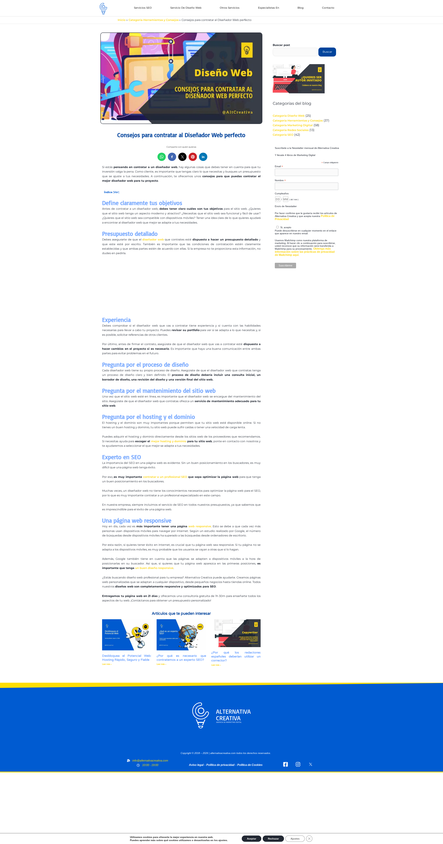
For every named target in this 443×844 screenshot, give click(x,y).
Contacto (328, 7)
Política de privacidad (220, 764)
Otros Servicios (229, 7)
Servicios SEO (143, 7)
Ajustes (295, 838)
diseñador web (153, 239)
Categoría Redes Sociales (291, 130)
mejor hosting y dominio (168, 441)
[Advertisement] (181, 288)
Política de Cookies (250, 764)
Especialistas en (268, 7)
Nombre (280, 180)
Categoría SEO (283, 134)
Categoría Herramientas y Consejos (298, 120)
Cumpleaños (282, 193)
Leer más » (107, 664)
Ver (116, 192)
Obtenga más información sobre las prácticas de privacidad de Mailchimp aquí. (305, 251)
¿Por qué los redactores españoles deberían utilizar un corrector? (236, 656)
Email (279, 166)
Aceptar (251, 838)
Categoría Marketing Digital (293, 125)
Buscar (327, 51)
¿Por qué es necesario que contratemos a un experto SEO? (181, 658)
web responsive (199, 526)
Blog (300, 7)
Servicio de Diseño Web (185, 7)
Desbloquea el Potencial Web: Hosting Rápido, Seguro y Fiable (126, 658)
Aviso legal (196, 764)
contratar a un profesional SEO (165, 477)
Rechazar (273, 838)
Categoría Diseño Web (289, 115)
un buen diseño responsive (154, 568)
